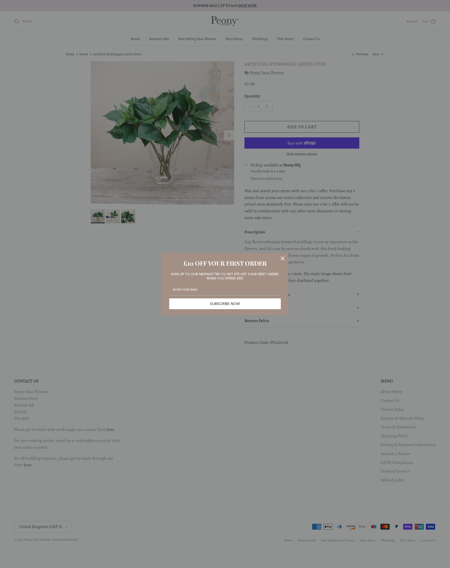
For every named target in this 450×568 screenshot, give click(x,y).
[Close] (282, 258)
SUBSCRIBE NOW (225, 303)
